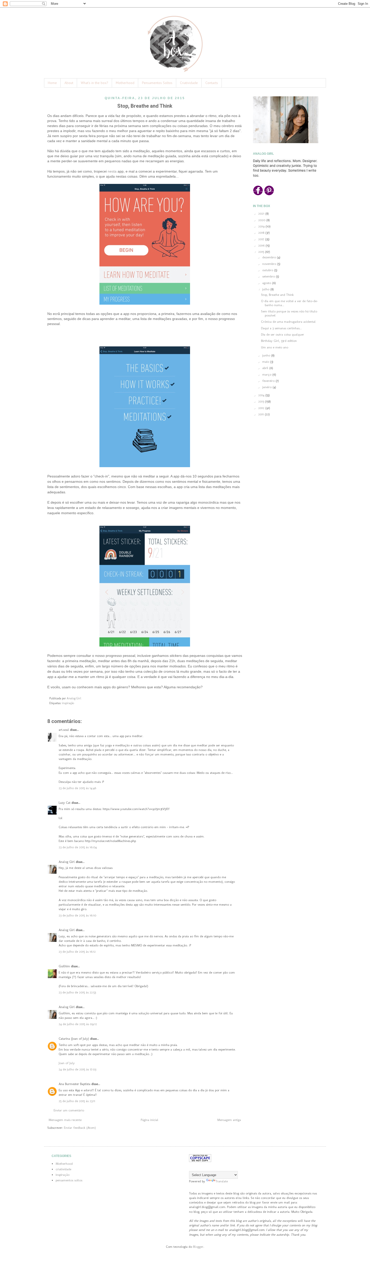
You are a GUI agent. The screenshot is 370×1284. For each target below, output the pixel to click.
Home (52, 83)
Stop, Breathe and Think (277, 295)
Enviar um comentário (69, 1110)
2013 (261, 401)
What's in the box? (94, 83)
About (68, 83)
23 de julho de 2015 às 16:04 (78, 847)
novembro (269, 264)
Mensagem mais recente (65, 1120)
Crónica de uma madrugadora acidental (288, 322)
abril (265, 368)
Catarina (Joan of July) (74, 1038)
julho (266, 289)
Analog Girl (67, 862)
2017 (261, 239)
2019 (262, 226)
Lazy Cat (64, 803)
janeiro (267, 387)
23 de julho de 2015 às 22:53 (77, 992)
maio (266, 362)
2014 (261, 395)
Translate (221, 1181)
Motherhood (125, 83)
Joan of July (67, 1063)
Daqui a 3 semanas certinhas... (281, 328)
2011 (261, 414)
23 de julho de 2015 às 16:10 (77, 915)
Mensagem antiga (229, 1120)
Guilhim (64, 966)
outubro (268, 270)
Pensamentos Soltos (157, 83)
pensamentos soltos (69, 1180)
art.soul (64, 730)
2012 (261, 408)
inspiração (68, 703)
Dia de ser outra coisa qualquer (282, 334)
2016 (262, 245)
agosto (267, 283)
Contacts (211, 83)
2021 (261, 213)
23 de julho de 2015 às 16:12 (77, 951)
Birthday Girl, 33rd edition (279, 341)
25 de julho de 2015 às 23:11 (77, 1101)
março (267, 374)
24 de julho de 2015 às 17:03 (77, 1069)
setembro (269, 276)
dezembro (269, 257)
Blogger (198, 1247)
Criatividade (189, 83)
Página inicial (149, 1120)
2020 (262, 220)
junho (266, 355)
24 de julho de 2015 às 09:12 (78, 1024)
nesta (112, 171)
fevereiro (269, 381)
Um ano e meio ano (274, 347)
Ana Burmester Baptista (74, 1084)
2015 (261, 252)
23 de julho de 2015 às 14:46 (77, 788)
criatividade (63, 1169)
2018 (261, 232)
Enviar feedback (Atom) (80, 1128)
